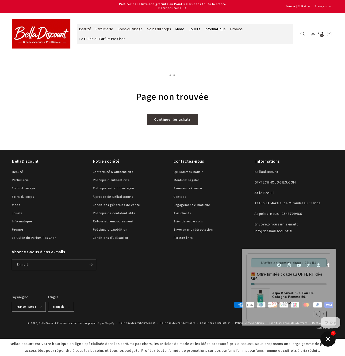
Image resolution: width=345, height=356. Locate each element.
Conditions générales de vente (116, 205)
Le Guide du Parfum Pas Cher (34, 238)
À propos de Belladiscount (113, 197)
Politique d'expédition (110, 229)
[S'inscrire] (91, 264)
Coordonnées (324, 328)
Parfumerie (20, 180)
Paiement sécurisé (187, 188)
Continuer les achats (172, 119)
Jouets (17, 213)
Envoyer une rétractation (193, 229)
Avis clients (182, 213)
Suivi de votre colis (188, 221)
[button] (303, 34)
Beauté (17, 172)
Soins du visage (23, 188)
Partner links (183, 238)
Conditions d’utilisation (215, 323)
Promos (18, 229)
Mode (16, 205)
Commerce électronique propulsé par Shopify (85, 323)
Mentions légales (186, 180)
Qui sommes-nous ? (188, 172)
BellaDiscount (47, 323)
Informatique (22, 221)
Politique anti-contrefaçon (113, 188)
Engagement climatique (191, 205)
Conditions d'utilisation (110, 238)
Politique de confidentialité (114, 213)
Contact (179, 197)
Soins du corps (23, 197)
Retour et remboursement (113, 221)
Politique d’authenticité (111, 180)
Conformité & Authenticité (113, 172)
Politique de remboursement (137, 323)
